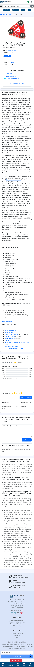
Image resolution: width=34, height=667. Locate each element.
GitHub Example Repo (11, 346)
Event (23, 10)
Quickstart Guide (10, 336)
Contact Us (17, 635)
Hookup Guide (9, 332)
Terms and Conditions (17, 624)
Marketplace (6, 10)
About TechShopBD (17, 633)
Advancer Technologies (12, 334)
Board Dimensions (10, 331)
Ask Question (27, 440)
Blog (29, 10)
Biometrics (12, 14)
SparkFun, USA (12, 50)
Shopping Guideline (17, 620)
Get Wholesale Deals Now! (17, 83)
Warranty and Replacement (17, 622)
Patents (7, 340)
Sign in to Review (26, 398)
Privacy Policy (17, 626)
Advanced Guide (10, 338)
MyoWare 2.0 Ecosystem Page (14, 348)
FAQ (17, 637)
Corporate (15, 10)
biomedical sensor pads (13, 180)
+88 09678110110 (19, 600)
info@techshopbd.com (19, 602)
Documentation (7, 321)
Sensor (5, 14)
